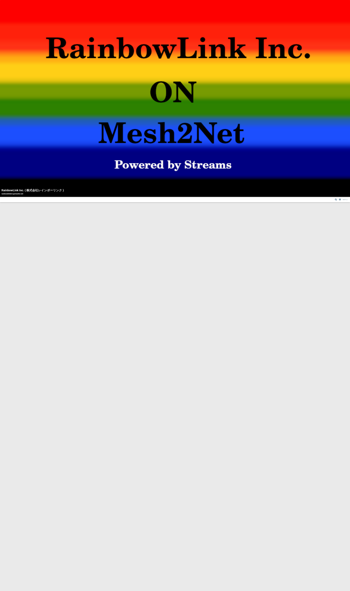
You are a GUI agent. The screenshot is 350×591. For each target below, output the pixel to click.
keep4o (134, 276)
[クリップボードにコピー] (133, 240)
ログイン (345, 199)
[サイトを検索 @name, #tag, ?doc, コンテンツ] (336, 200)
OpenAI (126, 278)
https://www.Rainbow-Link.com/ (124, 264)
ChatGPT (119, 276)
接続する (126, 231)
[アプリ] (340, 200)
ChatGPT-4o (128, 276)
